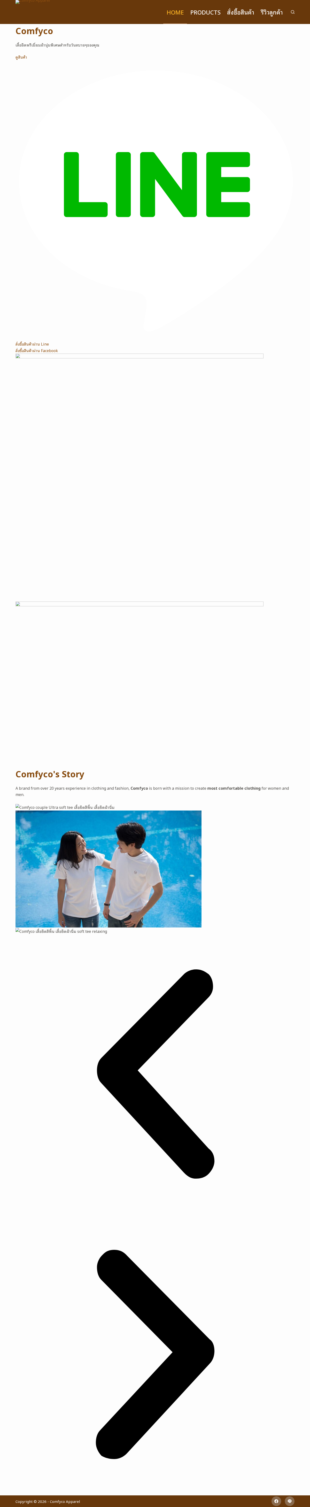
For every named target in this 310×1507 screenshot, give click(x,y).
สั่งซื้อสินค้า (240, 11)
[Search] (292, 12)
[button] (155, 1075)
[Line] (289, 1501)
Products (205, 11)
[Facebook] (276, 1501)
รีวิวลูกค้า (272, 11)
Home (175, 11)
